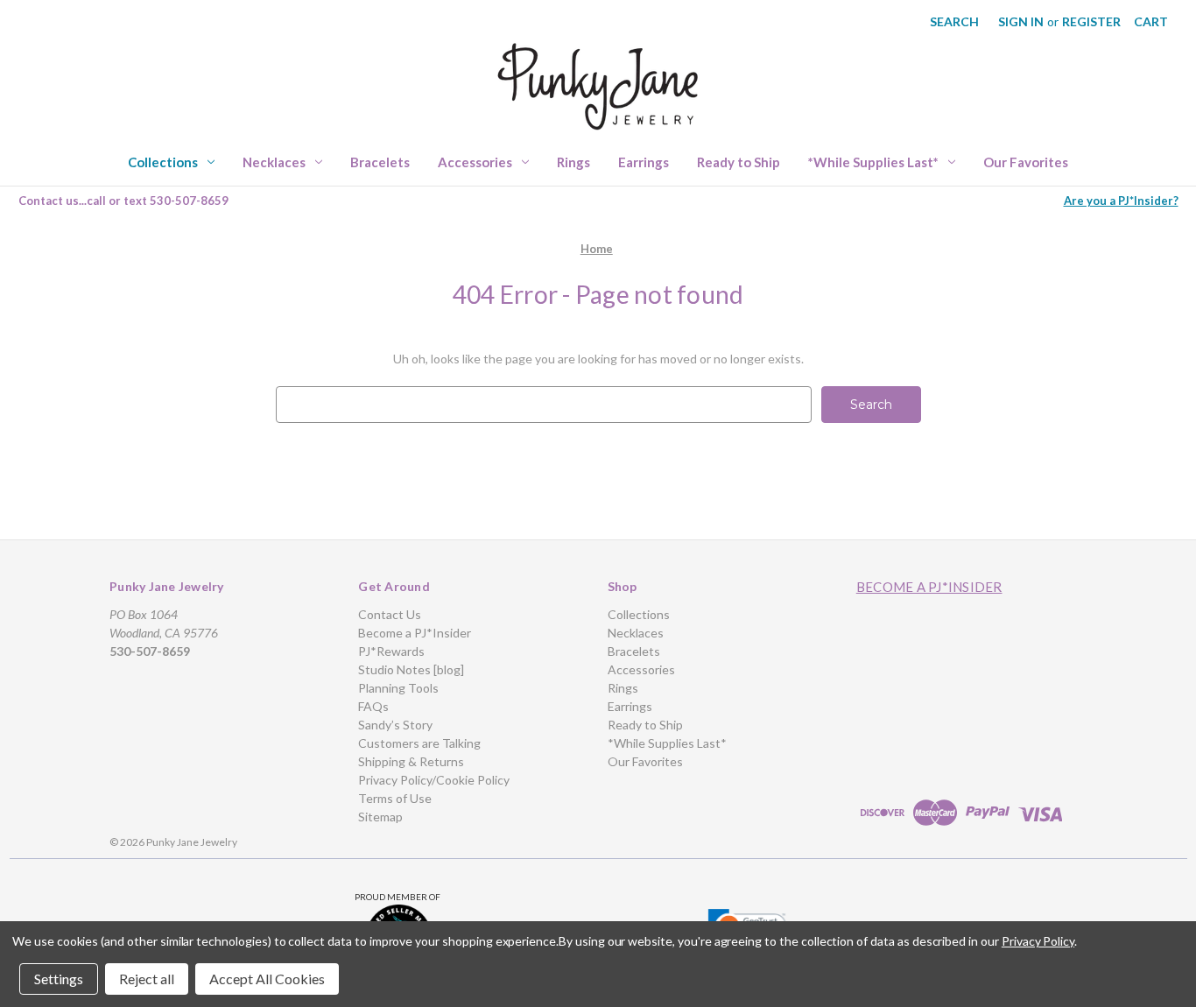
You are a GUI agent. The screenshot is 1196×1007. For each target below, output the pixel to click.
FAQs (373, 706)
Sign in (1021, 21)
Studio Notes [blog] (411, 669)
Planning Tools (398, 687)
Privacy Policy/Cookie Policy (434, 779)
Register (1091, 21)
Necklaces (274, 162)
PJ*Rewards (391, 651)
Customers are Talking (419, 743)
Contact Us (389, 614)
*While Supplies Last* (873, 162)
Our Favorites (1025, 162)
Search (954, 21)
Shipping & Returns (411, 761)
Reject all (146, 978)
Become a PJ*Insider (414, 632)
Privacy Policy (1038, 940)
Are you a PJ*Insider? (1121, 201)
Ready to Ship (738, 162)
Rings (573, 162)
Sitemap (380, 816)
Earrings (643, 162)
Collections (163, 162)
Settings (58, 978)
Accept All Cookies (267, 978)
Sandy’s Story (395, 724)
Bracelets (380, 162)
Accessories (475, 162)
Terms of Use (395, 798)
